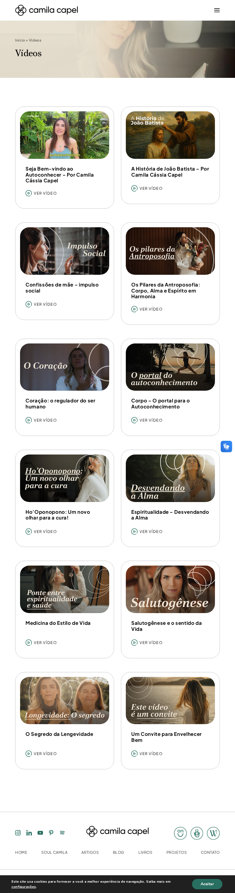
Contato (210, 852)
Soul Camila (54, 852)
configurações (23, 886)
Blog (119, 852)
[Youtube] (40, 833)
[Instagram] (18, 833)
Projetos (177, 852)
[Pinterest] (51, 833)
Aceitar (207, 884)
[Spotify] (62, 833)
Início (20, 40)
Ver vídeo (45, 193)
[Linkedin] (29, 833)
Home (21, 852)
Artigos (90, 852)
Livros (145, 852)
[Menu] (215, 10)
